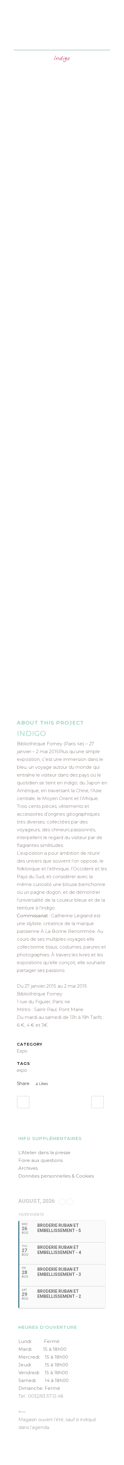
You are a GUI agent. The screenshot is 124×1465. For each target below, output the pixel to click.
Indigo (31, 733)
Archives (28, 1168)
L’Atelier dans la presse (44, 1152)
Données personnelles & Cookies (56, 1176)
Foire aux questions (40, 1160)
